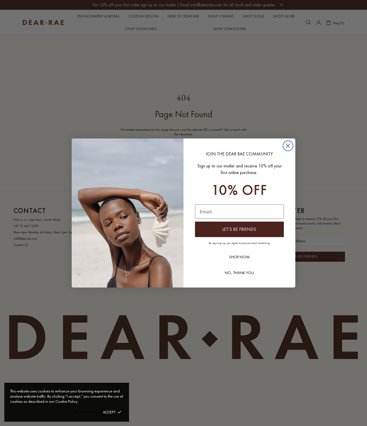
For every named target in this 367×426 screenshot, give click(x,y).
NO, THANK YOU (239, 272)
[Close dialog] (288, 146)
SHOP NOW (239, 256)
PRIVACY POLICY (85, 412)
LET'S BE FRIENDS (239, 229)
